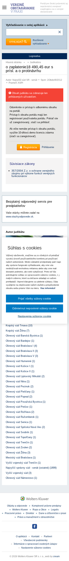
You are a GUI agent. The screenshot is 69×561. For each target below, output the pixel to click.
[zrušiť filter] (59, 32)
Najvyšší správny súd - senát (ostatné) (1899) (31, 467)
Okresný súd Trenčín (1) (19, 442)
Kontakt (35, 536)
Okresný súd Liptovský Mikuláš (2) (25, 376)
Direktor (30, 513)
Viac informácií (47, 288)
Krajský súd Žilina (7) (17, 330)
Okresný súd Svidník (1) (19, 432)
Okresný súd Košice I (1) (20, 366)
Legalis (55, 509)
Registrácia (30, 147)
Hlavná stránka (13, 62)
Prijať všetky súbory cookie (34, 298)
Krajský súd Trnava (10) (19, 325)
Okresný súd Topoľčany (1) (21, 437)
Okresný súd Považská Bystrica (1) (25, 401)
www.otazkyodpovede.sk (19, 216)
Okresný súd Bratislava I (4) (21, 345)
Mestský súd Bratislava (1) (21, 457)
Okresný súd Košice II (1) (20, 371)
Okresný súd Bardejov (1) (20, 340)
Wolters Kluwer (20, 509)
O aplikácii (21, 536)
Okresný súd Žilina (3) (18, 452)
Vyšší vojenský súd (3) (18, 472)
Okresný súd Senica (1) (19, 422)
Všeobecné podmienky (36, 540)
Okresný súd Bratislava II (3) (22, 351)
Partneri (48, 536)
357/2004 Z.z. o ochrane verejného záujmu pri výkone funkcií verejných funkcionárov (33, 173)
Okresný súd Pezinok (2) (19, 386)
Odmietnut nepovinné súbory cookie (34, 308)
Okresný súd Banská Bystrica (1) (24, 335)
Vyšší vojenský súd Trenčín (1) (23, 462)
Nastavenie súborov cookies (36, 547)
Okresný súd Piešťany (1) (20, 391)
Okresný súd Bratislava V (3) (22, 356)
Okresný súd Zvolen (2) (19, 447)
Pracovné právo (13, 513)
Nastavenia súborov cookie (34, 316)
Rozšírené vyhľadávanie (40, 42)
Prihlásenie (48, 147)
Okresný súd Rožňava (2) (20, 411)
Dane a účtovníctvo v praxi (52, 513)
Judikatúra (35, 62)
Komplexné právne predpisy (46, 505)
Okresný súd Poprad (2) (19, 396)
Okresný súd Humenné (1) (20, 361)
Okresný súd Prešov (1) (19, 406)
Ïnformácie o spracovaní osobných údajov (35, 544)
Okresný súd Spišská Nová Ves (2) (25, 427)
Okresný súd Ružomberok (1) (22, 416)
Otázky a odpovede (17, 505)
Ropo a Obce (39, 509)
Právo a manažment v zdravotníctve (35, 517)
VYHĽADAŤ (16, 41)
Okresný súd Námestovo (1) (21, 477)
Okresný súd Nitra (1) (18, 381)
